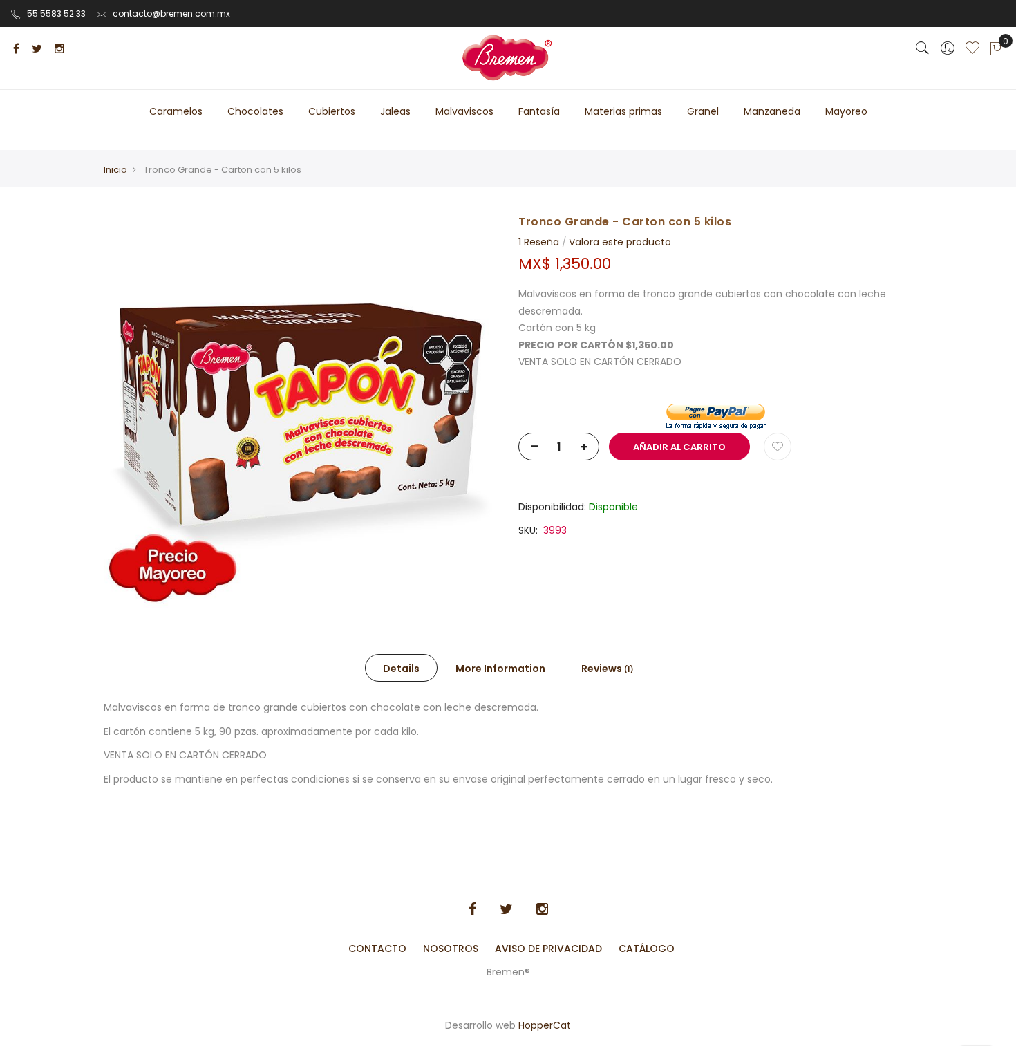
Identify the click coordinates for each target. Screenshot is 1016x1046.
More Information (500, 668)
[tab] (401, 668)
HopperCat (544, 1025)
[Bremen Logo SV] (508, 58)
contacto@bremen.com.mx (171, 13)
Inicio (115, 169)
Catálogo (647, 948)
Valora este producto (620, 242)
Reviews (605, 668)
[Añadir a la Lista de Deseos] (777, 446)
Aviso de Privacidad (548, 948)
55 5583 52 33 (56, 13)
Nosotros (450, 948)
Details (401, 668)
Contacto (377, 948)
